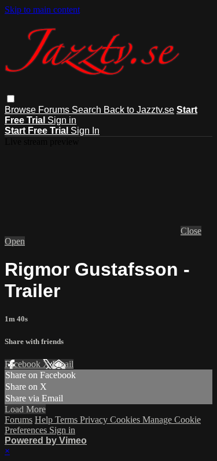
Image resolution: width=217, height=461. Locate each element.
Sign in (61, 120)
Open (15, 241)
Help (45, 420)
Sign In (85, 131)
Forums (55, 110)
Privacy (95, 420)
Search (88, 110)
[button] (10, 99)
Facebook (24, 364)
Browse (21, 110)
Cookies (126, 420)
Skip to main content (42, 9)
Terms (67, 420)
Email (62, 364)
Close (191, 231)
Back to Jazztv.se (139, 110)
